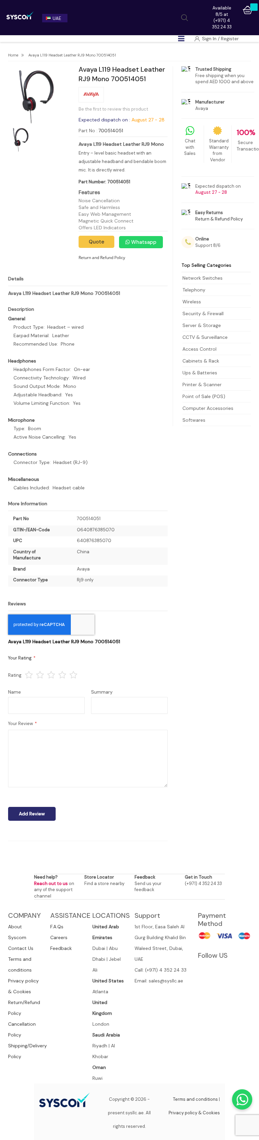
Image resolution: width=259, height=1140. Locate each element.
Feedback (61, 948)
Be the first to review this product (113, 109)
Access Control (199, 349)
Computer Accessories (207, 408)
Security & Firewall (203, 313)
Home (13, 55)
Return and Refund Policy (102, 257)
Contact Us (20, 948)
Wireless (191, 302)
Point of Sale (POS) (203, 396)
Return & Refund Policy (219, 219)
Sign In (210, 39)
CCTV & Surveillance (205, 337)
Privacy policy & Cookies (194, 1113)
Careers (58, 937)
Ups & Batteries (199, 373)
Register (230, 39)
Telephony (193, 290)
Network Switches (202, 278)
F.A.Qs (56, 927)
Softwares (193, 420)
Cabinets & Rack (200, 361)
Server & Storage (201, 325)
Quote (96, 241)
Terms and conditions (195, 1099)
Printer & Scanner (202, 384)
